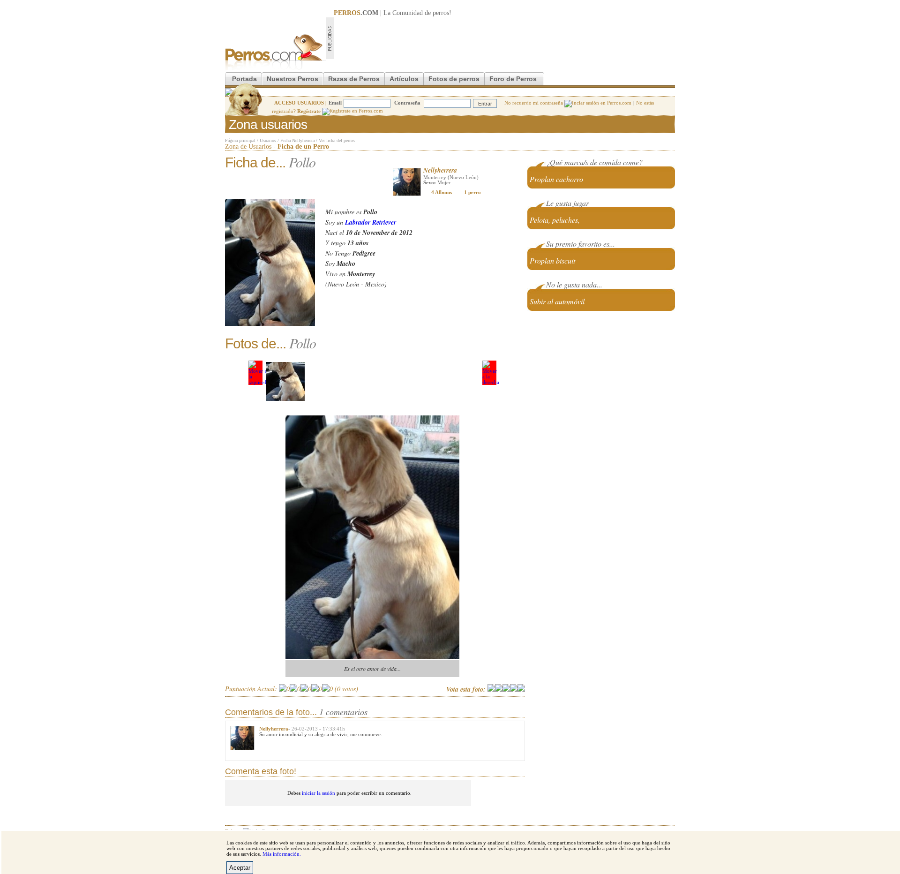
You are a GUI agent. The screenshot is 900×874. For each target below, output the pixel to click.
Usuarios (268, 140)
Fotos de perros (454, 79)
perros (441, 12)
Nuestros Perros (292, 79)
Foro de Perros (513, 79)
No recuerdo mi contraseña (534, 102)
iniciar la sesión (318, 793)
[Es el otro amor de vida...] (285, 381)
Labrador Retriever (370, 222)
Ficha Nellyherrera (297, 140)
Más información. (281, 854)
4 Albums (441, 192)
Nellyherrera (440, 170)
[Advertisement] (504, 38)
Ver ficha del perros (337, 140)
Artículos (404, 79)
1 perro (472, 192)
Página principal (240, 140)
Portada (244, 79)
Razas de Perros (354, 79)
